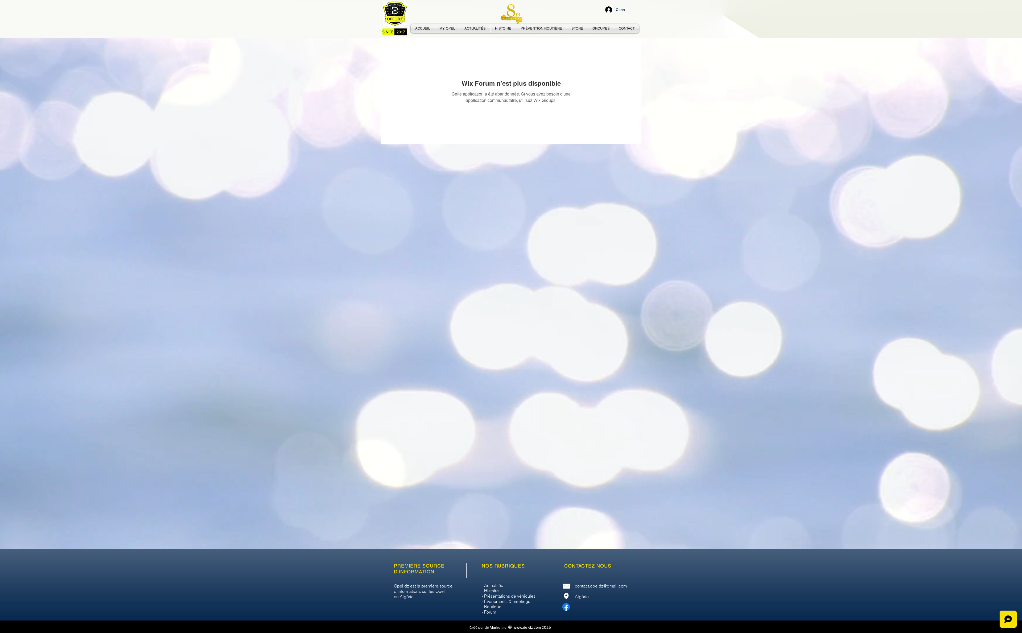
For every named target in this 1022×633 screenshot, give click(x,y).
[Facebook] (566, 607)
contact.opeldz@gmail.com (601, 586)
